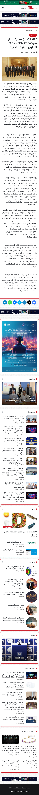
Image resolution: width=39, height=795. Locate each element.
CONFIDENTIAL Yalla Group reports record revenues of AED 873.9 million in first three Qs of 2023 (10, 749)
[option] (19, 650)
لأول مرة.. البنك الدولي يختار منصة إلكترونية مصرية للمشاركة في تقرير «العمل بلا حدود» (10, 763)
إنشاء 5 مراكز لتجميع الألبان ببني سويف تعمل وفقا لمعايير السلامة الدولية (13, 719)
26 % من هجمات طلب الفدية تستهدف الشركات (15, 543)
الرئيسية (33, 30)
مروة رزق (33, 52)
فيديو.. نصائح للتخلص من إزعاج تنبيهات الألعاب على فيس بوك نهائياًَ (20, 658)
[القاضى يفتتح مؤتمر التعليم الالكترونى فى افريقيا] (31, 609)
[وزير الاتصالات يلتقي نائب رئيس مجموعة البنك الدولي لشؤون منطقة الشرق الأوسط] (31, 696)
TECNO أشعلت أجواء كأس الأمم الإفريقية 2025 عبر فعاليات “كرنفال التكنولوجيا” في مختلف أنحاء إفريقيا (13, 674)
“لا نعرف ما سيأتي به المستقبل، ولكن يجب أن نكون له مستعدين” (14, 567)
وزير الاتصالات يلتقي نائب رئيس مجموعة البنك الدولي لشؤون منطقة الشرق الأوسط (13, 694)
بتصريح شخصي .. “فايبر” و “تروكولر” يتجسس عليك (13, 550)
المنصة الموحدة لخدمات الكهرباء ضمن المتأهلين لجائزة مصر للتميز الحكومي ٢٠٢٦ (14, 440)
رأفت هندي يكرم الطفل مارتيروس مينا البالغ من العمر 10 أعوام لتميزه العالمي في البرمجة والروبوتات (13, 460)
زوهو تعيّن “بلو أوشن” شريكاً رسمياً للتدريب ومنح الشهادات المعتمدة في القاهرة (13, 450)
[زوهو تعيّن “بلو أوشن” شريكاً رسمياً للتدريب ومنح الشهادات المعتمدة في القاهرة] (31, 451)
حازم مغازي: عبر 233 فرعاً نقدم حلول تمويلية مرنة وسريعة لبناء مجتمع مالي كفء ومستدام (13, 418)
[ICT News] (29, 7)
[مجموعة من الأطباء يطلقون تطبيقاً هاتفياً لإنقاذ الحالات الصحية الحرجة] (31, 622)
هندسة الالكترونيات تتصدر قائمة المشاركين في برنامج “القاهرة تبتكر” (13, 593)
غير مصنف (27, 30)
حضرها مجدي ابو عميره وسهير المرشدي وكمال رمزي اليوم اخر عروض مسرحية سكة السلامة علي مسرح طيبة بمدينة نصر (14, 582)
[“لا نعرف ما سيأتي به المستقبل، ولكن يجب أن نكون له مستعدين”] (31, 571)
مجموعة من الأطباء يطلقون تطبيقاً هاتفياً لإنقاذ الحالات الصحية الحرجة (13, 619)
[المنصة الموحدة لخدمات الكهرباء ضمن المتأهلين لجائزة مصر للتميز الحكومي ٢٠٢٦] (31, 441)
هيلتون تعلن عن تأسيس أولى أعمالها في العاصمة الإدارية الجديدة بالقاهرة (29, 762)
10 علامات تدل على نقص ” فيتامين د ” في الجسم (20, 533)
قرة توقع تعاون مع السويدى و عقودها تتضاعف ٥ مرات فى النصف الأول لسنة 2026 (13, 484)
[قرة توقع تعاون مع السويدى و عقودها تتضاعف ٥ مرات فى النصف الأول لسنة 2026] (31, 485)
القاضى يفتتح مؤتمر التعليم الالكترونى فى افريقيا (16, 606)
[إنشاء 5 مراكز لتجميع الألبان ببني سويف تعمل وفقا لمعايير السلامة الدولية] (31, 720)
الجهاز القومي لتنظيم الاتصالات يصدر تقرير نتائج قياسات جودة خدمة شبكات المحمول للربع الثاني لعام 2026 (17, 400)
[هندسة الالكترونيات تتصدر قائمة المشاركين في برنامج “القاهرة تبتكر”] (31, 597)
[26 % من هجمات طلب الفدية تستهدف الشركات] (31, 543)
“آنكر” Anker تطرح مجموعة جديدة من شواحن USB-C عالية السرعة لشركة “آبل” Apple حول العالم (13, 684)
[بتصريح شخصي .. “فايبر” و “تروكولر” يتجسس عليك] (31, 552)
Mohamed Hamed (23, 791)
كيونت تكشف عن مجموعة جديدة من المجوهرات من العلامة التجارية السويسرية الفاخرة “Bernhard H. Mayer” (29, 750)
